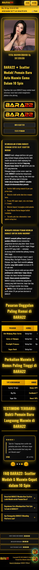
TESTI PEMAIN (20, 131)
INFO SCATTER (20, 125)
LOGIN (27, 3)
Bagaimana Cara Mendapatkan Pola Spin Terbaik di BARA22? (18, 507)
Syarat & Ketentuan (14, 563)
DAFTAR (34, 3)
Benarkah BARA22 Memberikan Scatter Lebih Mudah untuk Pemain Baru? (18, 498)
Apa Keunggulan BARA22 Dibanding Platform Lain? (16, 517)
